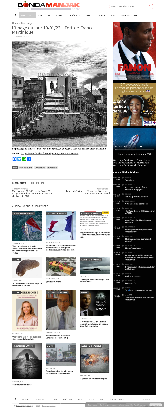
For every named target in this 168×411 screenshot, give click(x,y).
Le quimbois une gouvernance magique (93, 379)
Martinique (27, 15)
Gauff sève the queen (132, 276)
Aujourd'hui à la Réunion (56, 214)
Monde (101, 15)
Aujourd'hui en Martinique (23, 214)
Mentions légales (130, 15)
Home (15, 23)
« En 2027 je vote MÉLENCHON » (136, 197)
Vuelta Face (129, 180)
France (89, 15)
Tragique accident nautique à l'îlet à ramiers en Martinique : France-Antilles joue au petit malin (95, 235)
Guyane (60, 15)
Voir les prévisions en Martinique (131, 162)
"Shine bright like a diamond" (22, 385)
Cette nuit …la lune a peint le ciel (136, 204)
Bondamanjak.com (23, 406)
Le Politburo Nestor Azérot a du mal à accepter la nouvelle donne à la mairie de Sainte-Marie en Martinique (94, 324)
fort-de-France (25, 168)
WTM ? (113, 15)
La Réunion (75, 15)
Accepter (155, 405)
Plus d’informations (140, 405)
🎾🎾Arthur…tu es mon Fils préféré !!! (138, 290)
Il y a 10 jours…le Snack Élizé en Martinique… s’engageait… (136, 188)
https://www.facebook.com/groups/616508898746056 (49, 153)
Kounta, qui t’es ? (131, 283)
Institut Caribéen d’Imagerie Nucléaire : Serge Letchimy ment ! (88, 192)
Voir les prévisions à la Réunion (130, 165)
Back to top (147, 399)
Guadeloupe (44, 15)
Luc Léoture (40, 168)
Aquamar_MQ (143, 154)
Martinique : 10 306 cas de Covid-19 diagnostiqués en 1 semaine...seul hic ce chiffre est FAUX (33, 193)
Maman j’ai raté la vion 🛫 (134, 248)
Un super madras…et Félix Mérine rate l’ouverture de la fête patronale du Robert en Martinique (139, 257)
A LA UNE (16, 260)
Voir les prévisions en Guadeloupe (131, 160)
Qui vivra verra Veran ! (53, 282)
